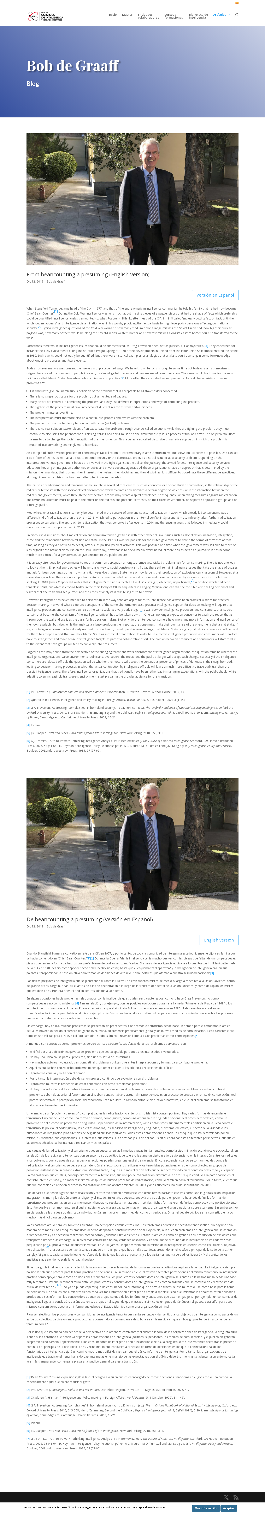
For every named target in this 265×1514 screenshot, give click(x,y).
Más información (206, 1508)
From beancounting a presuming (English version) (87, 274)
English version (219, 940)
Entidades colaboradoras (148, 16)
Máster (127, 15)
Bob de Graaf (56, 281)
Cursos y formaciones (174, 16)
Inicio (113, 15)
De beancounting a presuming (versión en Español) (89, 919)
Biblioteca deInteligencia (198, 16)
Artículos (219, 15)
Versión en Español (215, 295)
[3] (206, 346)
